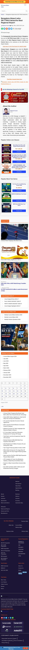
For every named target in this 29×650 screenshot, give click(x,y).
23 (25, 393)
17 (2, 393)
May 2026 (5, 363)
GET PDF (25, 648)
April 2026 (5, 365)
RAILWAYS (20, 547)
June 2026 (5, 361)
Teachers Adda (24, 521)
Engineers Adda (9, 531)
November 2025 (7, 377)
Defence (17, 496)
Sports (2, 494)
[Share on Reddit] (7, 29)
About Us (20, 565)
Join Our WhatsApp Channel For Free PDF (13, 89)
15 (21, 391)
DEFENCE (20, 551)
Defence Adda (19, 527)
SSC (19, 545)
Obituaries (3, 506)
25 (6, 396)
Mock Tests (3, 579)
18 (6, 393)
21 (17, 393)
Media (19, 570)
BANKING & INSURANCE (21, 542)
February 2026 (6, 370)
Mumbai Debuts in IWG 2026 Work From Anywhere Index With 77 (13, 440)
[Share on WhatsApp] (2, 29)
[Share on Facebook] (9, 29)
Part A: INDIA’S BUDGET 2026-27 (12, 301)
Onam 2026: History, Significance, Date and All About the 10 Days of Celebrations (14, 418)
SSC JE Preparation (5, 550)
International (18, 483)
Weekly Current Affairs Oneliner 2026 (13, 314)
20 (14, 393)
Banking (17, 490)
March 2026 (6, 368)
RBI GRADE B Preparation (4, 559)
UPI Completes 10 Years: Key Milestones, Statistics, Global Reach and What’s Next (13, 460)
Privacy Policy (5, 642)
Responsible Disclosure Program (9, 638)
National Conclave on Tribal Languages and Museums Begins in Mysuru (14, 429)
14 (17, 391)
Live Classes (4, 582)
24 (2, 396)
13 (13, 391)
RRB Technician (4, 565)
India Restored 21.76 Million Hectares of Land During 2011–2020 (14, 444)
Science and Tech (5, 511)
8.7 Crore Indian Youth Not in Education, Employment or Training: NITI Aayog (13, 433)
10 (2, 391)
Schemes (3, 498)
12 (9, 391)
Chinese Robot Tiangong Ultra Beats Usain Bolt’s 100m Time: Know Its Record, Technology (14, 414)
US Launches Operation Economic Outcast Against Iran (13, 421)
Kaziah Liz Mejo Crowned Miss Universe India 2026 (14, 463)
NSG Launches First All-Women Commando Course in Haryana (14, 425)
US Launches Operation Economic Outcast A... (12, 278)
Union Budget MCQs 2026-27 (11, 299)
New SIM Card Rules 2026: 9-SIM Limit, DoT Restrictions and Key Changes (14, 467)
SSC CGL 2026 (4, 570)
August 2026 (10, 356)
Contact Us (20, 568)
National (17, 481)
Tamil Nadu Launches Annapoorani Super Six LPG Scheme (14, 437)
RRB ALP (3, 568)
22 (21, 393)
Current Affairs (19, 525)
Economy (18, 500)
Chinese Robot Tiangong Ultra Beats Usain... (12, 240)
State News (18, 485)
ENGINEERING (21, 553)
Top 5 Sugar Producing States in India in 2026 (14, 447)
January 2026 (6, 372)
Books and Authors (5, 502)
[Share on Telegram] (4, 29)
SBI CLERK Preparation (3, 545)
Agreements (3, 500)
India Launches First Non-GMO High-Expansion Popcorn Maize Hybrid (14, 456)
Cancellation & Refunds (7, 640)
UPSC (19, 555)
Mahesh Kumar (6, 25)
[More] (25, 5)
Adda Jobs (11, 525)
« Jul (2, 406)
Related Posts (5, 221)
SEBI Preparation (5, 548)
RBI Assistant (4, 556)
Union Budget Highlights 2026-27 (12, 306)
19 (9, 393)
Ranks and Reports (5, 508)
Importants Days (19, 502)
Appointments (19, 488)
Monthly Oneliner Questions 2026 (12, 319)
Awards (2, 496)
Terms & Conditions (18, 640)
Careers (22, 573)
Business (18, 494)
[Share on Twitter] (11, 29)
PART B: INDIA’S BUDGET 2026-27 (13, 303)
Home (2, 14)
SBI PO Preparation (5, 542)
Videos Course (4, 584)
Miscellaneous (4, 513)
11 (5, 391)
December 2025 (7, 374)
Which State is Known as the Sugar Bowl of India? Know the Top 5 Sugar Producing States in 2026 (14, 451)
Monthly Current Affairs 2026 (11, 317)
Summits (17, 498)
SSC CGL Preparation (3, 553)
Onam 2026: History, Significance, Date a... (11, 259)
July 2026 (5, 358)
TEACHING (20, 549)
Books (2, 588)
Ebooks (2, 586)
